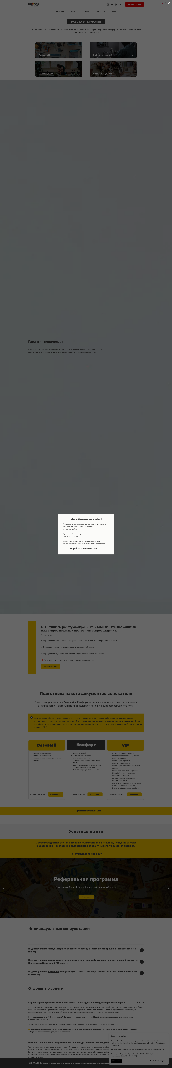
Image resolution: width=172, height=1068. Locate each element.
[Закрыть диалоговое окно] (169, 3)
